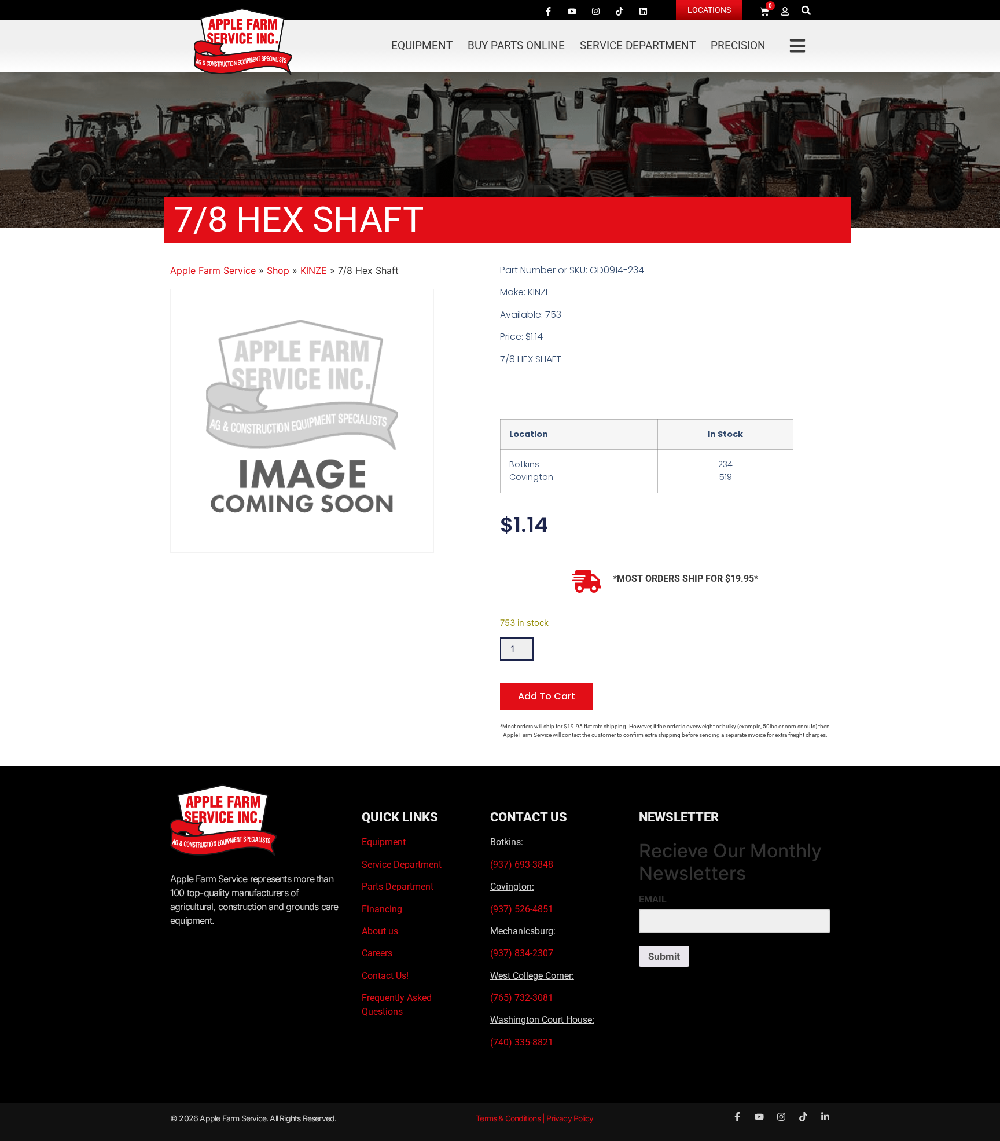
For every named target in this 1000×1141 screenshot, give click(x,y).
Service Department (638, 45)
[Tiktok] (619, 11)
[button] (806, 10)
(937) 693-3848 (521, 864)
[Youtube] (571, 11)
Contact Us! (385, 975)
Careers (377, 953)
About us (380, 931)
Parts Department (397, 886)
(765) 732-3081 (521, 997)
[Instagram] (595, 11)
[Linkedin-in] (825, 1116)
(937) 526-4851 (521, 909)
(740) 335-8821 (523, 1042)
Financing (382, 909)
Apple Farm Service (213, 270)
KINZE (313, 270)
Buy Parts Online (516, 45)
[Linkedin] (643, 11)
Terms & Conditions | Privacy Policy (534, 1118)
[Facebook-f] (548, 11)
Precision (738, 45)
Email (653, 899)
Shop (278, 270)
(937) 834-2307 (521, 953)
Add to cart (546, 696)
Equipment (422, 45)
